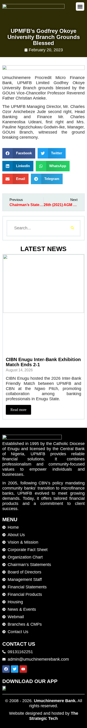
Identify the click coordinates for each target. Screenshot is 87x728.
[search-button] (72, 228)
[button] (80, 6)
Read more (18, 410)
